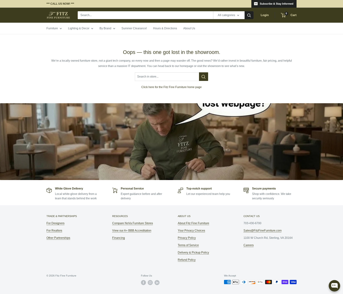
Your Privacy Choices (191, 230)
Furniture (52, 28)
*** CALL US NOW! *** (60, 3)
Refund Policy (187, 259)
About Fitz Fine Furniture (193, 223)
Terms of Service (188, 245)
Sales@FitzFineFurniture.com (262, 230)
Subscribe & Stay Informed (276, 3)
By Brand (105, 28)
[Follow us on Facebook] (143, 282)
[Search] (249, 15)
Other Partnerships (58, 237)
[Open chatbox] (334, 285)
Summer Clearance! (134, 28)
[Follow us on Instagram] (150, 282)
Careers (248, 245)
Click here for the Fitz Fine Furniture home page (171, 87)
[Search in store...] (203, 76)
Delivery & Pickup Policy (193, 252)
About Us (189, 28)
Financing (118, 237)
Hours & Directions (165, 28)
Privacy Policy (187, 237)
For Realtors (54, 230)
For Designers (55, 223)
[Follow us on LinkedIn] (157, 282)
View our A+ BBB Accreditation (131, 230)
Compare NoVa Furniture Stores (132, 223)
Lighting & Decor (78, 28)
